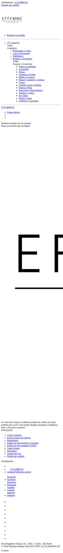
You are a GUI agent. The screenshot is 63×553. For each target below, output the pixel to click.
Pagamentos (12, 440)
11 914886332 (21, 2)
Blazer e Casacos (27, 77)
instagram (11, 482)
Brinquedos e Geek (22, 51)
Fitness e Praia (25, 87)
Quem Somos (13, 448)
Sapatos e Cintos (26, 93)
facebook (11, 477)
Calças (22, 82)
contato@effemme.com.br (19, 472)
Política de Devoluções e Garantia (22, 443)
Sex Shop (23, 95)
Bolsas (22, 72)
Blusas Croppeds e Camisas (31, 80)
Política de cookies (15, 456)
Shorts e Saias (25, 98)
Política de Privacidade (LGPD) (21, 445)
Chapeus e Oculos (27, 74)
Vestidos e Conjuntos (28, 101)
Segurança (12, 451)
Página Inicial (13, 112)
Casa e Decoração (21, 53)
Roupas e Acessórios (22, 58)
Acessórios (24, 69)
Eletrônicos (18, 56)
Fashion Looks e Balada (30, 85)
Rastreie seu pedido (10, 5)
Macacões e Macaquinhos (31, 90)
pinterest (11, 492)
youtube (11, 487)
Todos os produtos (27, 66)
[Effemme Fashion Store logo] (12, 30)
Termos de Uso (14, 453)
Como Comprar (14, 435)
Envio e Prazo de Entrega (19, 438)
